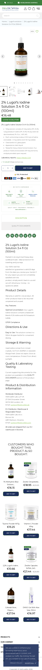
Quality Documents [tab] (21, 226)
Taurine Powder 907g (10, 524)
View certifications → (21, 209)
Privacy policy (16, 663)
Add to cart (28, 168)
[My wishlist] (29, 8)
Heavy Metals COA (24, 158)
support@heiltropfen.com (21, 423)
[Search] (37, 15)
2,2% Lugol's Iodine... (11, 566)
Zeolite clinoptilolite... (31, 482)
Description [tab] (21, 218)
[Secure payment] (21, 178)
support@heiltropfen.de (20, 405)
